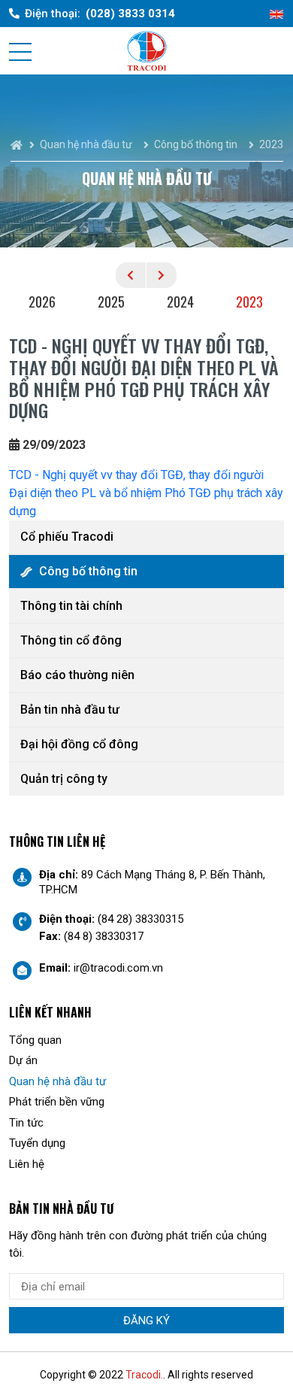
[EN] (276, 14)
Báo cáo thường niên (77, 675)
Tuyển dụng (37, 1143)
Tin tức (26, 1123)
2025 (111, 301)
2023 (249, 301)
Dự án (23, 1060)
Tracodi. (144, 1375)
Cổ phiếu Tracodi (66, 536)
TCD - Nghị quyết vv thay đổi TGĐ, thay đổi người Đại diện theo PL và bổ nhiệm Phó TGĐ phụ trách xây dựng (146, 493)
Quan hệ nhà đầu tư (57, 1081)
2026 (42, 301)
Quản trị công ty (63, 779)
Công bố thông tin (88, 571)
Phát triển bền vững (56, 1101)
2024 (180, 301)
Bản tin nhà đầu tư (69, 709)
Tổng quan (35, 1040)
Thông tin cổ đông (71, 640)
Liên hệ (26, 1164)
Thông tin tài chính (71, 606)
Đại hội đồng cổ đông (79, 744)
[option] (43, 304)
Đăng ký (146, 1320)
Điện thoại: (100, 13)
